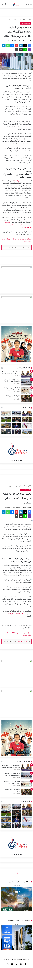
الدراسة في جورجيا (13, 19)
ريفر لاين (16, 924)
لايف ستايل (22, 19)
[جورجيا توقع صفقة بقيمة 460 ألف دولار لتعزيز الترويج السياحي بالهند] (6, 425)
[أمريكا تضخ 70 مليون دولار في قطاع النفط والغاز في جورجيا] (26, 382)
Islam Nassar (27, 40)
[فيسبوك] (29, 45)
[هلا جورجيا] (16, 4)
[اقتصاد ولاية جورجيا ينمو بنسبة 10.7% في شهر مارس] (26, 390)
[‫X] (25, 45)
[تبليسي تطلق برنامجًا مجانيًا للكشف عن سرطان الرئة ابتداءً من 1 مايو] (27, 425)
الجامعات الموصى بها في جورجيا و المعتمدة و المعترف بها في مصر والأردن (17, 224)
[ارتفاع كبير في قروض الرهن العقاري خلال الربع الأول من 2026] (6, 431)
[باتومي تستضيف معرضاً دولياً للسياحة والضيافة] (16, 419)
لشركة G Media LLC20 (10, 959)
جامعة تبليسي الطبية (20, 180)
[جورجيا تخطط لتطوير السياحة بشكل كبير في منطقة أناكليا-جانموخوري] (27, 431)
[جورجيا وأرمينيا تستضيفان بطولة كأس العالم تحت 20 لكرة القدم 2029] (6, 419)
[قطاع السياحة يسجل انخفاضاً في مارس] (26, 398)
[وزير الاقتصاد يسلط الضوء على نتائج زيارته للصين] (16, 431)
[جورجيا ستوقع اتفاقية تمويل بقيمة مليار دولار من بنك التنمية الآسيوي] (26, 374)
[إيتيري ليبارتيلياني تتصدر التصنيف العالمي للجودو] (16, 425)
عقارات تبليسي (16, 885)
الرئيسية (27, 19)
